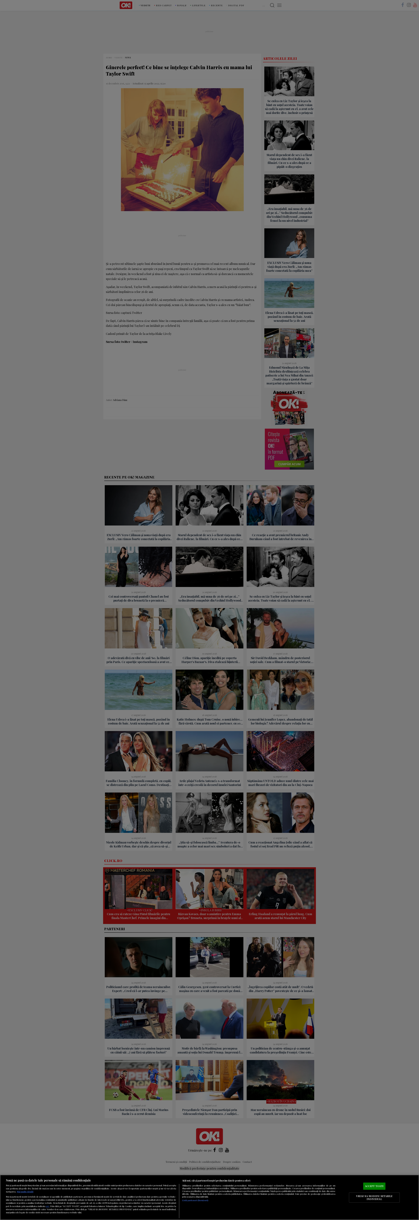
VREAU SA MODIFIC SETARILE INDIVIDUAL (374, 1197)
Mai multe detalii (25, 1191)
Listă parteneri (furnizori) (195, 1200)
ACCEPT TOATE (374, 1186)
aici (47, 1206)
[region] (209, 1197)
